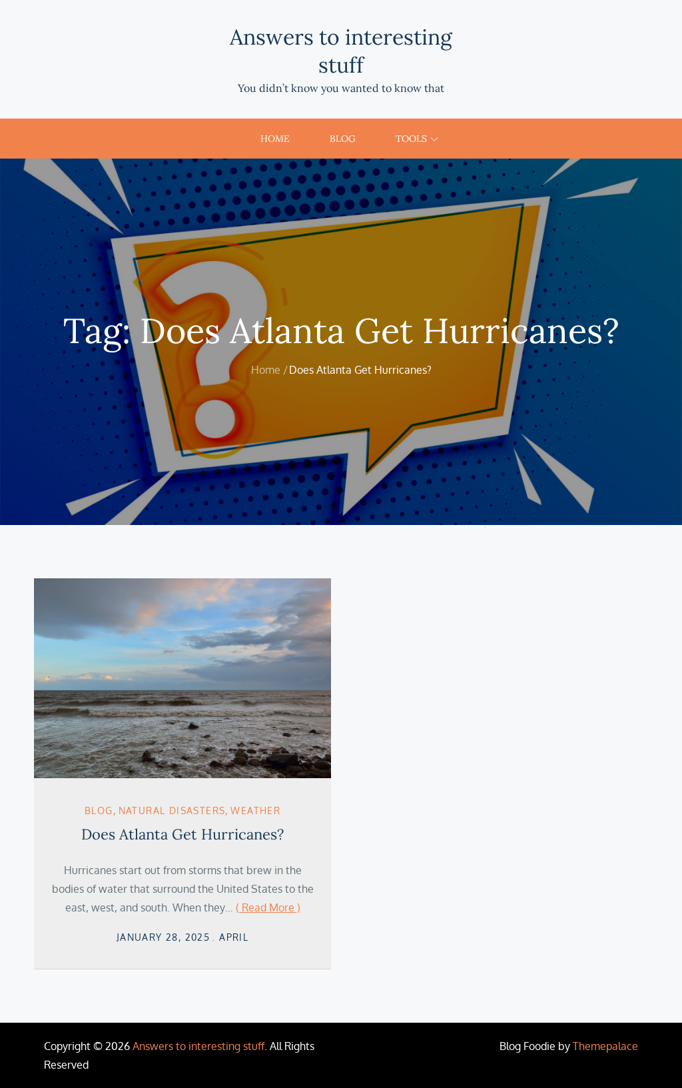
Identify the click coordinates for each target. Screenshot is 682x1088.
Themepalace (605, 1046)
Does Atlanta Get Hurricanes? (182, 834)
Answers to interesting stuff (341, 51)
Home (275, 139)
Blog (343, 139)
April (233, 937)
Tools (411, 139)
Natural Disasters (172, 810)
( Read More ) (268, 907)
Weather (255, 810)
